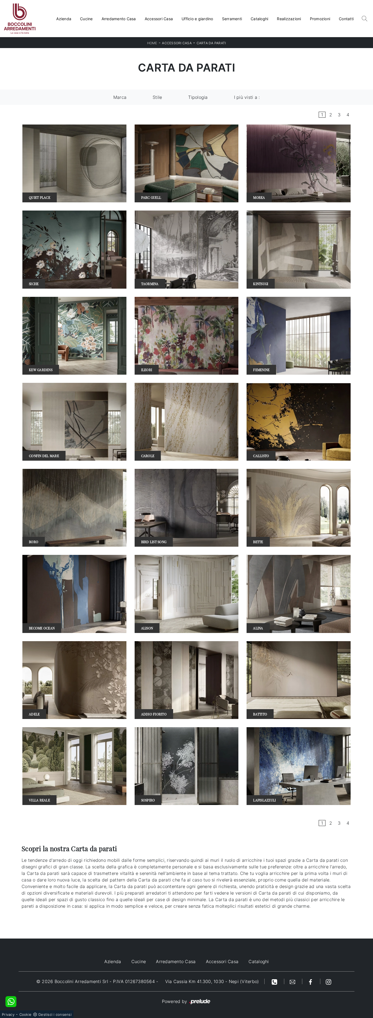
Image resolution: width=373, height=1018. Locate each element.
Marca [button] (119, 97)
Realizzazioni (289, 18)
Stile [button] (157, 97)
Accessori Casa (159, 18)
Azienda (63, 18)
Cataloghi (259, 18)
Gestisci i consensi (55, 1014)
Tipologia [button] (198, 97)
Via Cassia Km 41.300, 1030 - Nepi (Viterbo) (212, 981)
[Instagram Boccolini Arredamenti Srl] (328, 981)
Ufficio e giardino (197, 18)
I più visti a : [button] (247, 97)
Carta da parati (211, 43)
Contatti (346, 18)
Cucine (86, 18)
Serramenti (232, 18)
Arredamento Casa (119, 18)
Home (152, 43)
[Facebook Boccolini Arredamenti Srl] (311, 981)
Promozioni (320, 18)
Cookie (25, 1014)
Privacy (8, 1014)
